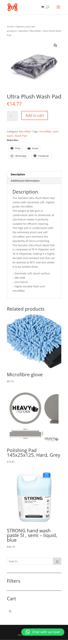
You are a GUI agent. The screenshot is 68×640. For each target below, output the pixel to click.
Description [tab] (18, 174)
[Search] (57, 561)
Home (10, 26)
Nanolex (23, 30)
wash (10, 135)
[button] (55, 45)
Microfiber (35, 30)
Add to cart (34, 115)
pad (55, 131)
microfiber (45, 131)
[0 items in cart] (10, 611)
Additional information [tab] (25, 180)
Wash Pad (21, 135)
